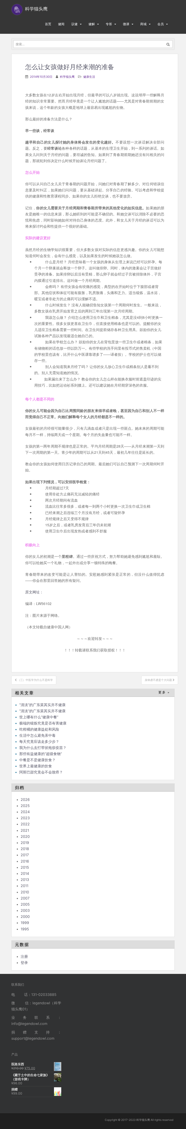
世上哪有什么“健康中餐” (38, 717)
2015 (25, 867)
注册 (24, 956)
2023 (25, 818)
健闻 (61, 24)
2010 (25, 892)
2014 (25, 873)
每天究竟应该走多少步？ (39, 741)
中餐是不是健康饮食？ (37, 760)
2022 (25, 824)
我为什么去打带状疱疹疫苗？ (42, 747)
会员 (160, 24)
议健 (74, 24)
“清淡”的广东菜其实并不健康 (42, 704)
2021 (25, 830)
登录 (24, 962)
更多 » (164, 692)
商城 (143, 24)
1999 (25, 922)
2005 (25, 904)
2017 (25, 855)
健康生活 (89, 76)
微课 (126, 24)
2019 (25, 842)
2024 (25, 812)
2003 (25, 910)
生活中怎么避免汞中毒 (37, 735)
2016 (25, 861)
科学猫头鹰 (67, 76)
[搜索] (168, 44)
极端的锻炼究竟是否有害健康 (42, 723)
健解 (91, 24)
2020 (25, 836)
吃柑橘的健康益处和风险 (39, 729)
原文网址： (34, 592)
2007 (25, 898)
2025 (25, 805)
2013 (25, 879)
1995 (25, 929)
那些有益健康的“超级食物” (40, 753)
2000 (25, 916)
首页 (48, 24)
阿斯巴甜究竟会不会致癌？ (41, 772)
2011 (24, 885)
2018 (25, 848)
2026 (25, 799)
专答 (109, 24)
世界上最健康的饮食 (35, 766)
